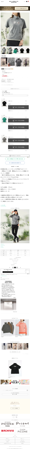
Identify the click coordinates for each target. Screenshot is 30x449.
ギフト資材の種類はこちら (6, 92)
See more (14, 351)
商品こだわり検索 (14, 394)
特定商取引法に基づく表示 (7, 443)
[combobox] (15, 267)
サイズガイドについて (4, 275)
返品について (22, 438)
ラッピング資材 (4, 91)
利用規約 (22, 443)
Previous (2, 29)
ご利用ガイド (7, 438)
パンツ (2, 246)
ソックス (2, 247)
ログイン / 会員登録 (15, 408)
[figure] (9, 267)
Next (28, 29)
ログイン (25, 1)
